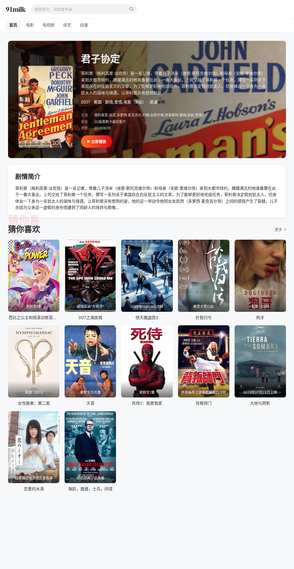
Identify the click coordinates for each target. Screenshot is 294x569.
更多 (278, 229)
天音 (90, 403)
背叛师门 (204, 403)
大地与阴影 (260, 403)
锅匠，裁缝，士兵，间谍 (90, 488)
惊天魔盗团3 (147, 317)
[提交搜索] (131, 9)
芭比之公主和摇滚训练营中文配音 (39, 317)
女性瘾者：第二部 (34, 403)
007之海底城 (90, 317)
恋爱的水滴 (34, 488)
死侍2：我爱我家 (147, 403)
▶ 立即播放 (96, 141)
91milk (16, 9)
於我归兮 (204, 317)
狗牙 (260, 317)
